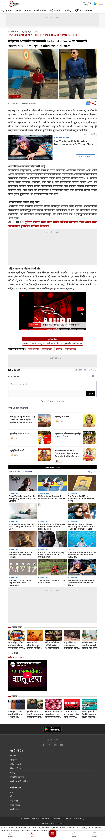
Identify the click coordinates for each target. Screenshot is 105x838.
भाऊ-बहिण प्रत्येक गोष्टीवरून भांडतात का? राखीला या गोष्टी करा (16, 645)
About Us (35, 819)
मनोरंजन (88, 10)
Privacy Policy (79, 819)
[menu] (4, 3)
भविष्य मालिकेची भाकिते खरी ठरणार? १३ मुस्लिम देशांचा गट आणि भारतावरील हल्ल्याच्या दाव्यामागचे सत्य (53, 645)
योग (11, 796)
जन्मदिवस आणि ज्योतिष (19, 781)
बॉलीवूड (59, 348)
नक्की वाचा (17, 627)
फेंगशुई (12, 772)
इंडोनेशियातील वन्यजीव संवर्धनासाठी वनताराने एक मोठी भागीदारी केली (35, 714)
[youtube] (55, 745)
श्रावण (18, 10)
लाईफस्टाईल (54, 10)
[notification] (100, 3)
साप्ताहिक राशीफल (17, 777)
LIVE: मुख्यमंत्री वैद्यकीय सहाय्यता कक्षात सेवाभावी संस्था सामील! (89, 714)
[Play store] (95, 3)
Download (15, 96)
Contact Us (66, 819)
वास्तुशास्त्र (13, 759)
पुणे (35, 31)
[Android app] (52, 729)
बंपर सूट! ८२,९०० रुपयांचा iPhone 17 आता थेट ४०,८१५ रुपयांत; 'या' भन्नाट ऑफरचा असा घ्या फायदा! (16, 714)
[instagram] (61, 745)
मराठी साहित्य (15, 805)
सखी (12, 792)
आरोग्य (28, 10)
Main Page (25, 819)
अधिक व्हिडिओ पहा (17, 657)
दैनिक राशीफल (15, 768)
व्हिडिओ (78, 10)
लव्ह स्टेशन (14, 800)
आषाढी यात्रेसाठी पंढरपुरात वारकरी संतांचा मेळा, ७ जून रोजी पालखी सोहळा (52, 343)
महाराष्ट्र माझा (7, 10)
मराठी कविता (15, 809)
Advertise (45, 819)
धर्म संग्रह (67, 10)
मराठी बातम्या (13, 31)
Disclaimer (56, 819)
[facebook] (43, 745)
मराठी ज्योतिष (40, 10)
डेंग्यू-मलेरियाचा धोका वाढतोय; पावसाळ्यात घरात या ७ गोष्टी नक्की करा (72, 645)
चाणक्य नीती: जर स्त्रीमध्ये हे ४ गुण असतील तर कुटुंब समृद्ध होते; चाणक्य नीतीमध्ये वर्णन (34, 645)
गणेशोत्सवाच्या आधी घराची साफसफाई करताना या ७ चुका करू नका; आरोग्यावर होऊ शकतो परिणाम (90, 645)
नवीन (14, 696)
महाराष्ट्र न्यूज (26, 31)
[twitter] (49, 745)
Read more (35, 324)
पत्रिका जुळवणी (15, 764)
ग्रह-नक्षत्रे (13, 755)
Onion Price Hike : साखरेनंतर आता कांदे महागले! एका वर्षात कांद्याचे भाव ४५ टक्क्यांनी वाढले (53, 714)
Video (15, 652)
